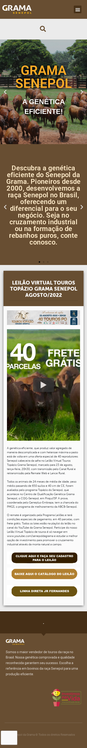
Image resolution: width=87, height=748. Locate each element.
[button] (77, 9)
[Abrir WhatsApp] (75, 736)
